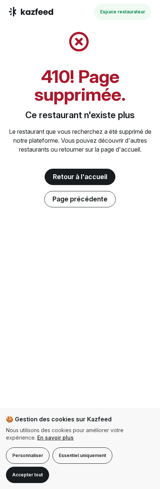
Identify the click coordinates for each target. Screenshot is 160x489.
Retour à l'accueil (80, 177)
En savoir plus (55, 437)
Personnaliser (27, 455)
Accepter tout (27, 474)
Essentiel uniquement (82, 455)
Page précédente (80, 199)
